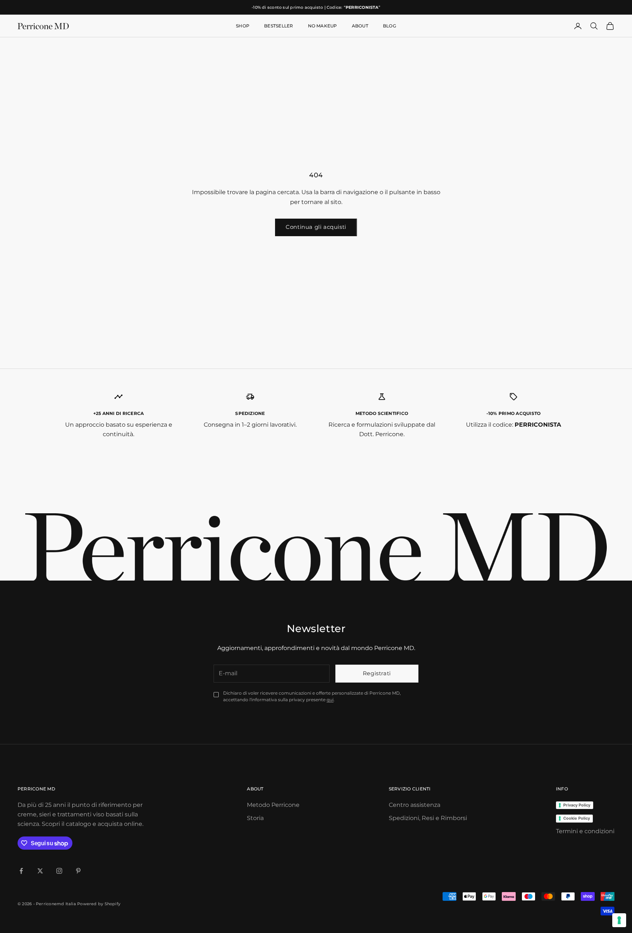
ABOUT (360, 26)
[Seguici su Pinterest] (78, 871)
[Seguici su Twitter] (40, 871)
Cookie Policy (576, 818)
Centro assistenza (414, 804)
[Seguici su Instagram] (59, 871)
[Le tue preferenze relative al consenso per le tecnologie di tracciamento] (619, 920)
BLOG (389, 26)
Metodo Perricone (273, 804)
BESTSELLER (278, 26)
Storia (255, 818)
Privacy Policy (576, 805)
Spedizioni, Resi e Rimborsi (428, 818)
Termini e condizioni (585, 831)
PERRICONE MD (36, 789)
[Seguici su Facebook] (21, 871)
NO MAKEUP (322, 26)
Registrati (377, 673)
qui (330, 699)
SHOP (242, 26)
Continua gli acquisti (316, 226)
